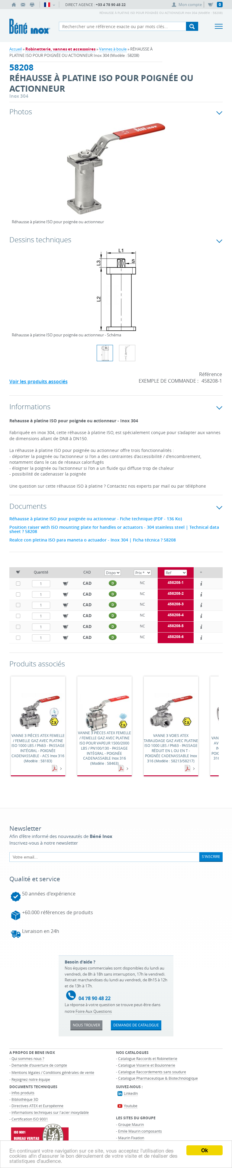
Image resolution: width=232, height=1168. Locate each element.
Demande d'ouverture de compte (39, 1065)
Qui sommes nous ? (27, 1058)
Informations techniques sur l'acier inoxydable (50, 1112)
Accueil (15, 49)
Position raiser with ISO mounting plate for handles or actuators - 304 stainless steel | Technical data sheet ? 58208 (114, 529)
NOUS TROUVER (86, 1024)
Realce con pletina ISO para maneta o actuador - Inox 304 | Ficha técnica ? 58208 (92, 540)
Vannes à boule (113, 49)
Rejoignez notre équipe (30, 1079)
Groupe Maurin (131, 1124)
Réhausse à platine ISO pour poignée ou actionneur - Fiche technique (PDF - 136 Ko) (95, 519)
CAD (87, 583)
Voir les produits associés (38, 381)
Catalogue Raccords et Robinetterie (147, 1058)
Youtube (130, 1105)
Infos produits (22, 1092)
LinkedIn (131, 1093)
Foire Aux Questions (94, 1011)
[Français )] (49, 4)
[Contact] (22, 4)
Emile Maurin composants (140, 1131)
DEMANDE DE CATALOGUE (136, 1024)
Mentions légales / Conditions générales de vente (52, 1072)
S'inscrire (211, 856)
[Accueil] (13, 4)
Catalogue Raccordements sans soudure (152, 1071)
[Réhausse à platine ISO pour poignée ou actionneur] (116, 173)
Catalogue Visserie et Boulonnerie (146, 1065)
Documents (55, 769)
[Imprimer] (32, 4)
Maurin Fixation (131, 1137)
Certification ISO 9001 (29, 1119)
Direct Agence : (95, 4)
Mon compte (190, 4)
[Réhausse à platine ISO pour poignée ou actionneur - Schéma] (116, 293)
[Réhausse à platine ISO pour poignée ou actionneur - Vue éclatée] (127, 353)
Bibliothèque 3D (24, 1099)
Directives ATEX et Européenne (37, 1105)
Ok (204, 1150)
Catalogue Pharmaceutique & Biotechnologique (158, 1078)
